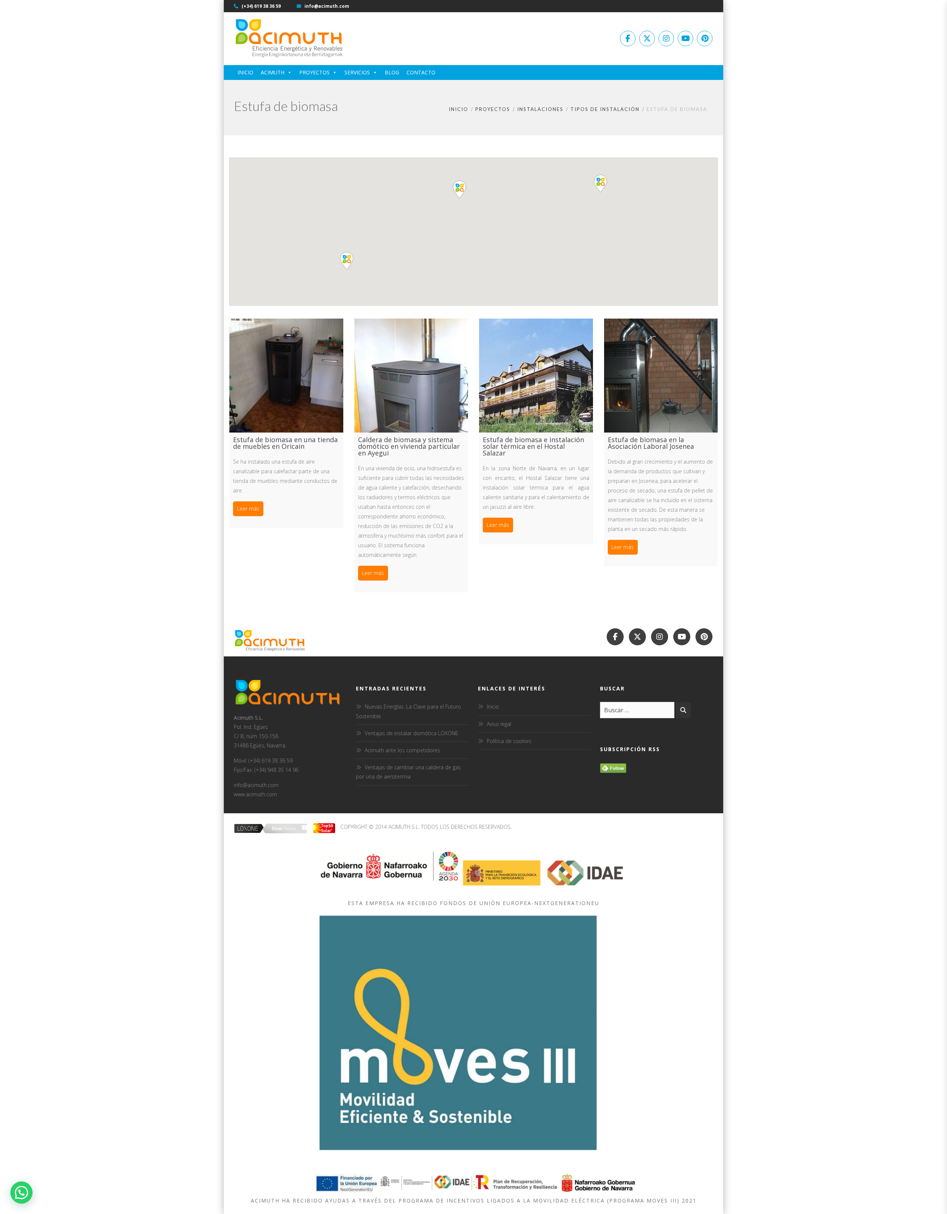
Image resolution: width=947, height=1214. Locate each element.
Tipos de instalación (605, 109)
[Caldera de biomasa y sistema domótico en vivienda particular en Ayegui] (411, 376)
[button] (600, 183)
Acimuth (272, 72)
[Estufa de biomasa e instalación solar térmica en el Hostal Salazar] (536, 376)
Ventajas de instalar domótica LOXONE (411, 733)
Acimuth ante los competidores (402, 750)
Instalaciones (540, 109)
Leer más (248, 508)
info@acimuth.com (326, 6)
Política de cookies (509, 740)
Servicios (357, 72)
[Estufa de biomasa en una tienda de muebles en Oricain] (286, 376)
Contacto (421, 72)
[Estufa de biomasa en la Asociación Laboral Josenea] (661, 376)
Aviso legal (499, 723)
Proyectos (314, 72)
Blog (392, 72)
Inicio (245, 72)
